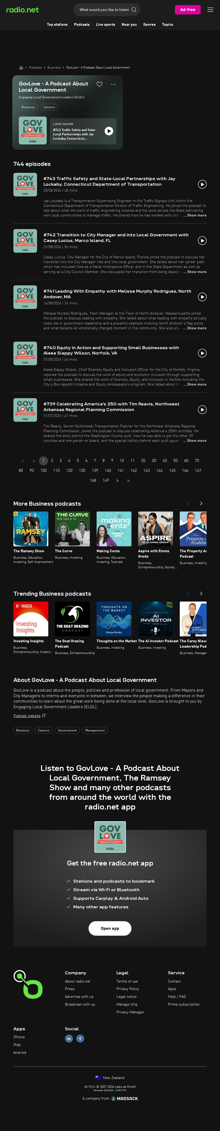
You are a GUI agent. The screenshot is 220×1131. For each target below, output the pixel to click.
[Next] (201, 502)
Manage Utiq (126, 1004)
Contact (174, 981)
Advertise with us (79, 997)
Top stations (57, 25)
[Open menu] (210, 9)
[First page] (23, 461)
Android (19, 1053)
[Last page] (128, 480)
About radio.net (77, 981)
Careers (49, 107)
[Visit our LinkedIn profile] (69, 1039)
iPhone (19, 1037)
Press (70, 989)
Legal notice (126, 997)
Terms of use (127, 981)
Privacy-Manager (130, 1012)
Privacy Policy (127, 989)
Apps (172, 989)
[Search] (134, 9)
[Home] (21, 67)
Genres (149, 25)
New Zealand (113, 1078)
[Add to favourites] (99, 84)
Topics (167, 25)
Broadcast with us (80, 1004)
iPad (17, 1045)
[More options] (113, 84)
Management (95, 730)
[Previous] (187, 502)
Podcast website (27, 716)
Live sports (105, 25)
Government (67, 730)
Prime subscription (184, 1004)
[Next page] (117, 480)
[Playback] (109, 131)
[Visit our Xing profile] (80, 1039)
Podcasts (82, 25)
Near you (129, 25)
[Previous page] (34, 461)
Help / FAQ (177, 997)
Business (28, 107)
